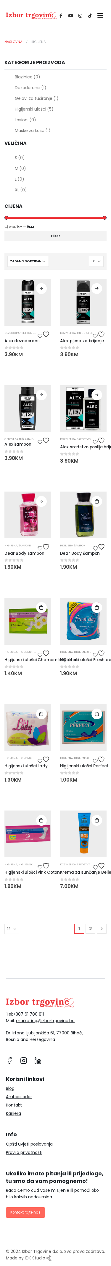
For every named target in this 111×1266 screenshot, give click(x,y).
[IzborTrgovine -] (31, 15)
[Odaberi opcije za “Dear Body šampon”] (41, 501)
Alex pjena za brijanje (82, 341)
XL (21, 190)
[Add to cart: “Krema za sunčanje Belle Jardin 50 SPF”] (96, 820)
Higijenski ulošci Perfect (84, 766)
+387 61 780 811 (28, 1014)
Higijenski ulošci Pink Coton (32, 872)
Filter (55, 235)
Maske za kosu (33, 131)
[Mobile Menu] (99, 15)
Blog (10, 1088)
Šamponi (24, 545)
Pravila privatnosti (24, 1152)
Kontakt (14, 1105)
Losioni (25, 120)
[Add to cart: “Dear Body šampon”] (96, 501)
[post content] (27, 302)
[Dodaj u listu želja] (44, 334)
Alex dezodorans (22, 341)
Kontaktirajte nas (25, 1212)
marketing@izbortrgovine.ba (45, 1021)
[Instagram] (80, 16)
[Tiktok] (90, 16)
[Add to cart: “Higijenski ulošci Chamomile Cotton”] (41, 607)
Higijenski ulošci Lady (26, 766)
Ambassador (19, 1097)
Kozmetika (68, 333)
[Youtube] (70, 16)
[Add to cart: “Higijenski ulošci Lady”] (41, 714)
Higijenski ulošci (34, 109)
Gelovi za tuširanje (37, 98)
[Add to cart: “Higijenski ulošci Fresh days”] (96, 607)
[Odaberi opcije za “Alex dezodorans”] (41, 288)
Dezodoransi (30, 88)
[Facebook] (61, 16)
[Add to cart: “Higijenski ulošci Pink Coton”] (41, 820)
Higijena (31, 333)
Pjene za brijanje (89, 333)
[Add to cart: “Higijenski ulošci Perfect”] (96, 714)
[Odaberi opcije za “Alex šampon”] (41, 395)
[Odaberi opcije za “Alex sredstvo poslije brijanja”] (96, 395)
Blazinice (27, 77)
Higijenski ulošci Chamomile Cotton (41, 660)
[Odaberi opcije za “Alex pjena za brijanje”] (96, 288)
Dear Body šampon (24, 553)
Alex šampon (17, 444)
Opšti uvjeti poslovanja (29, 1144)
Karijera (13, 1113)
